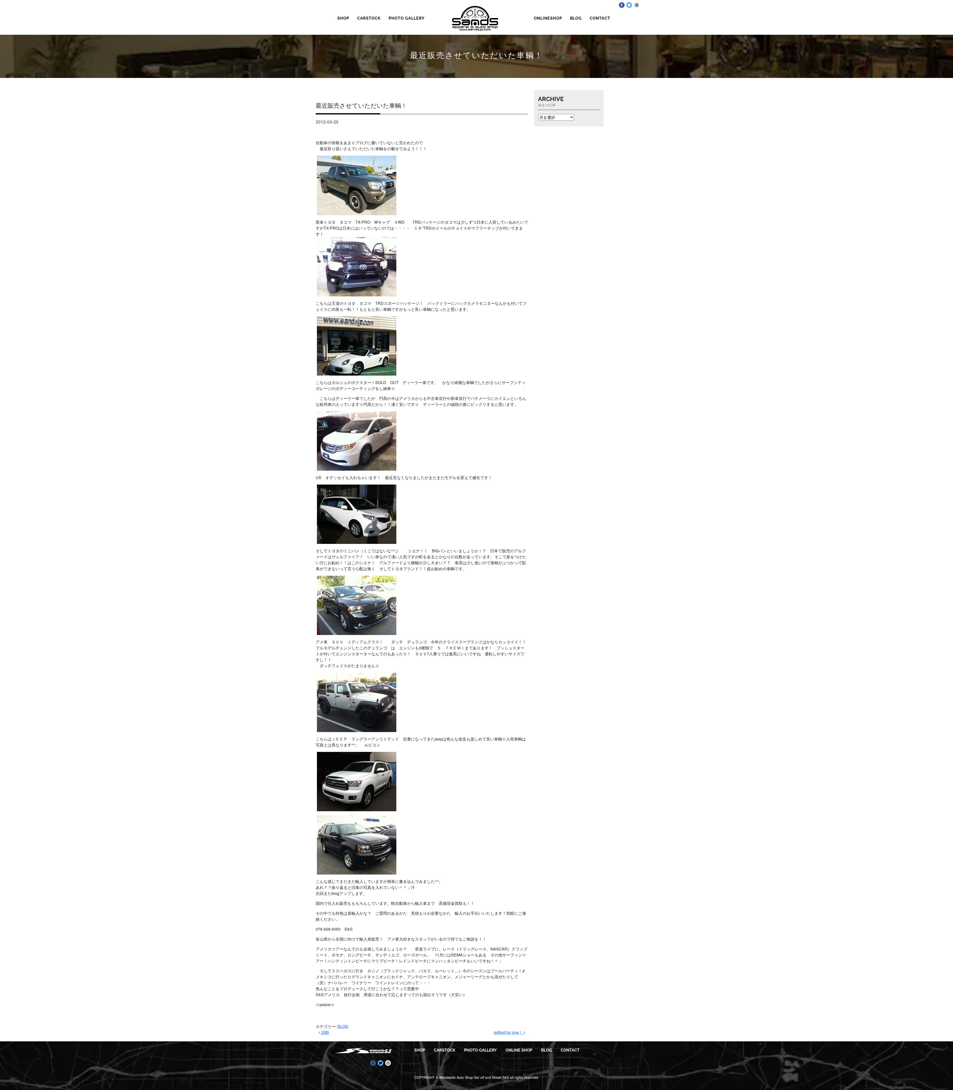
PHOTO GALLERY (406, 18)
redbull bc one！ (509, 1032)
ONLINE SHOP (519, 1050)
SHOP (343, 18)
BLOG (576, 18)
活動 (324, 1032)
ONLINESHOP (548, 18)
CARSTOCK (369, 18)
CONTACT (600, 18)
